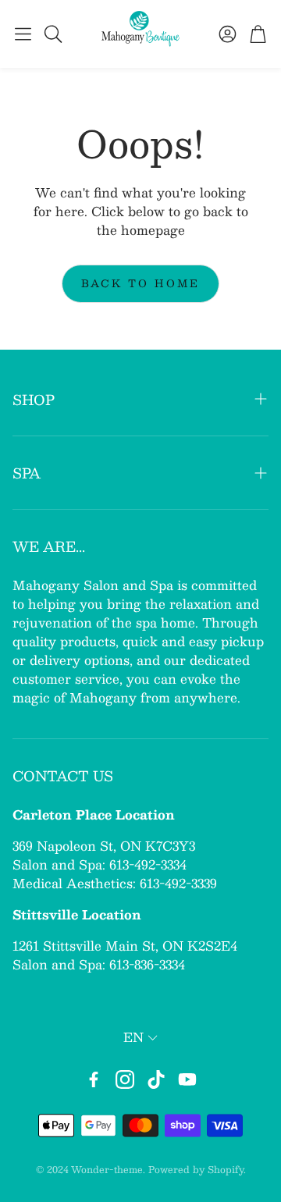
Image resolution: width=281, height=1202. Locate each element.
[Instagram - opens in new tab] (125, 1079)
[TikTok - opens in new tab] (156, 1079)
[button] (23, 33)
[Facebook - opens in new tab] (93, 1079)
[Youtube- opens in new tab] (187, 1079)
